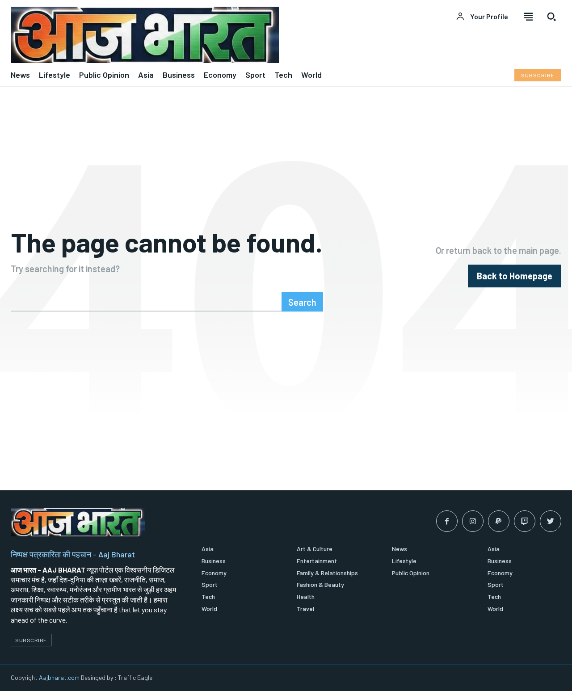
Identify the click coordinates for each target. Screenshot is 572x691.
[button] (551, 16)
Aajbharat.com (59, 677)
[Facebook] (447, 521)
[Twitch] (524, 521)
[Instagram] (473, 521)
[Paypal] (498, 521)
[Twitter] (550, 521)
